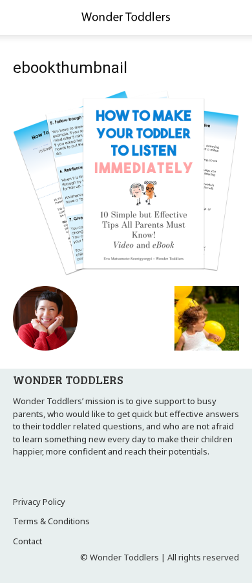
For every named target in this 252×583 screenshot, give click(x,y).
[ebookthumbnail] (126, 272)
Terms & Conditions (51, 521)
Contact (27, 541)
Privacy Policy (39, 501)
